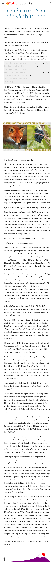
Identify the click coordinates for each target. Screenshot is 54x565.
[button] (3, 3)
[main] (27, 13)
